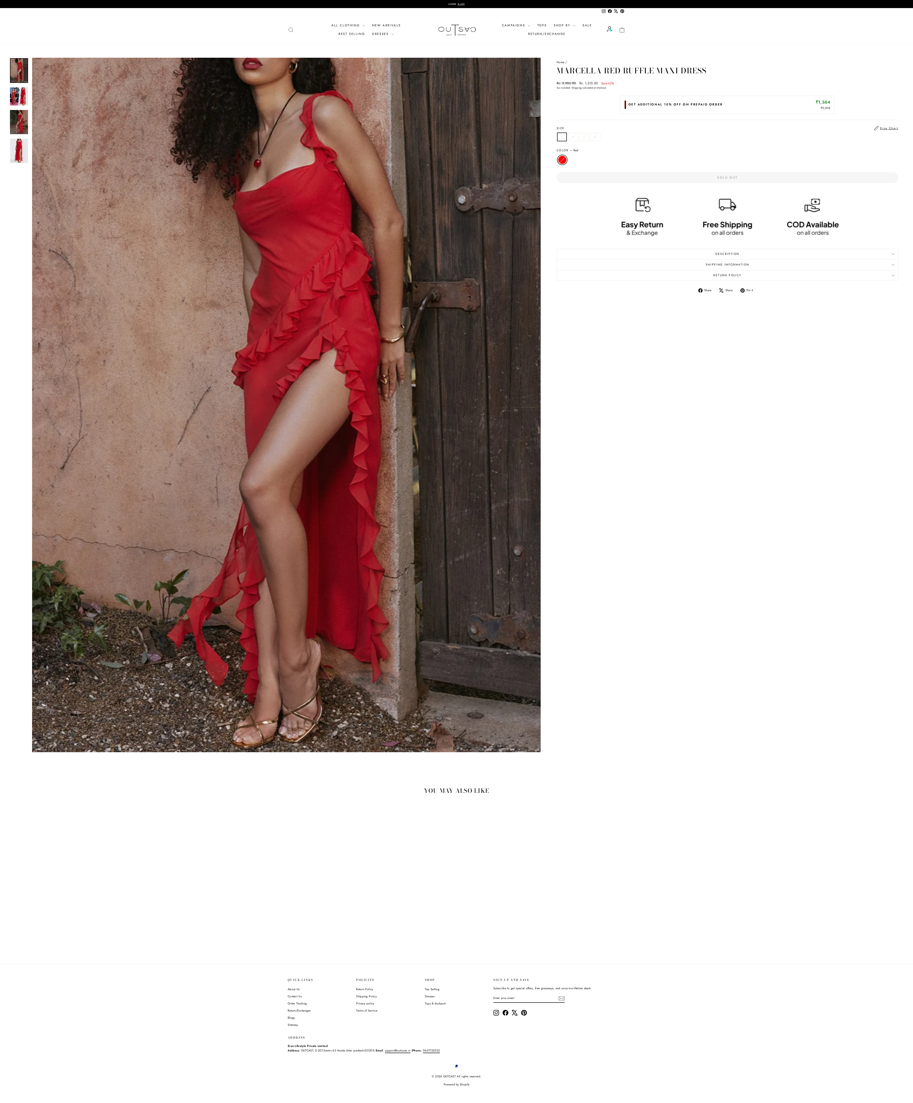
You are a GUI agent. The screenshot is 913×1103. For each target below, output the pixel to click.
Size (727, 128)
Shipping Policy (366, 996)
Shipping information (727, 264)
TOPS (542, 25)
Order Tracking (297, 1003)
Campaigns (514, 25)
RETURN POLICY (727, 275)
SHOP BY (563, 25)
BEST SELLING (352, 34)
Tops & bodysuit (435, 1003)
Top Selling (432, 989)
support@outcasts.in (398, 1050)
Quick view (328, 921)
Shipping (577, 88)
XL (595, 137)
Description (727, 254)
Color (567, 150)
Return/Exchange (547, 34)
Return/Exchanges (299, 1010)
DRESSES (381, 34)
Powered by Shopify (456, 1084)
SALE (587, 25)
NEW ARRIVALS (386, 25)
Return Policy (364, 989)
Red (562, 160)
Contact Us (295, 996)
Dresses (430, 996)
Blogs (291, 1018)
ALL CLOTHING (346, 25)
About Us (294, 989)
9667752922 (431, 1050)
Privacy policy (365, 1003)
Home (560, 62)
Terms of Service (366, 1010)
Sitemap (293, 1025)
